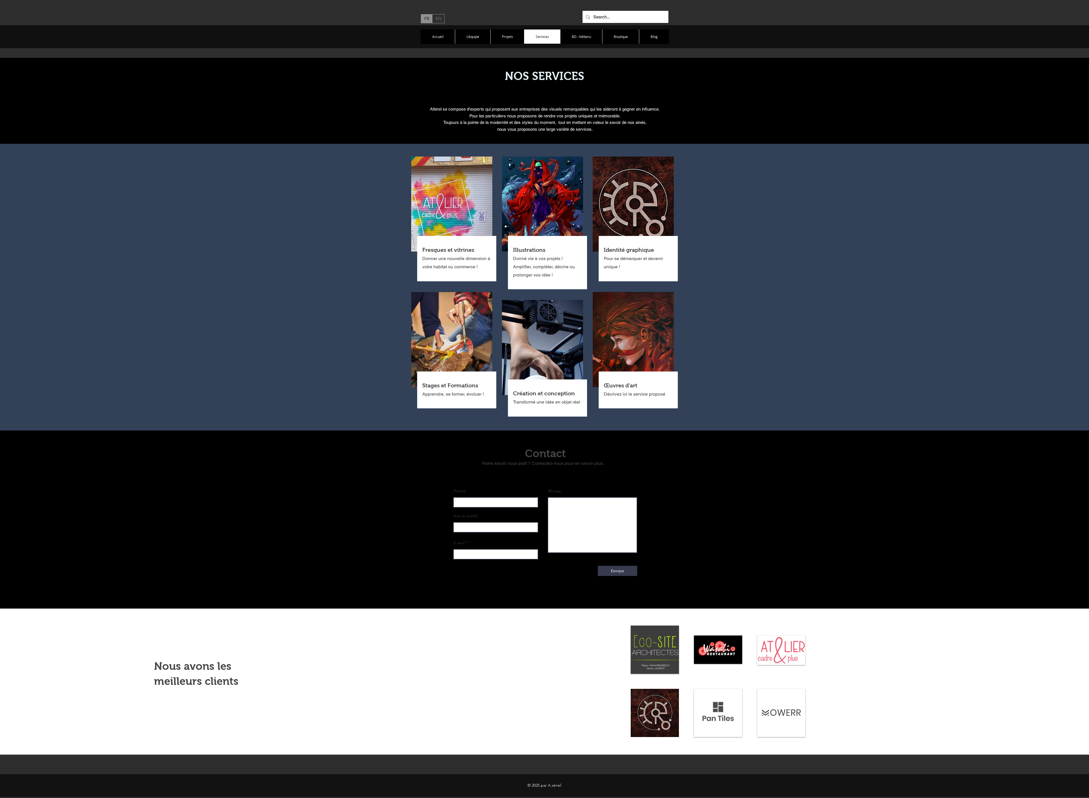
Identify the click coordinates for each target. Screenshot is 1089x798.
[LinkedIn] (549, 475)
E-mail (459, 543)
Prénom (459, 491)
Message (554, 491)
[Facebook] (532, 475)
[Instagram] (558, 475)
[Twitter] (540, 475)
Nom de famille (465, 516)
